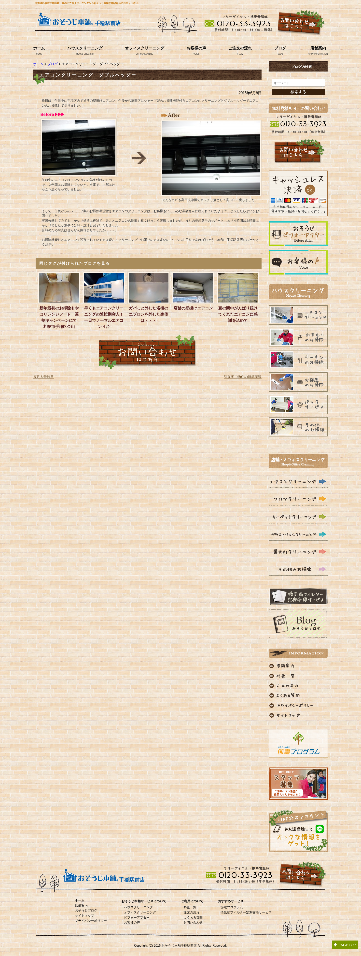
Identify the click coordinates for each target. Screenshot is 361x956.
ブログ (280, 48)
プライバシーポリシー (91, 921)
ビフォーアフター (137, 917)
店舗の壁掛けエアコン (193, 308)
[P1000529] (211, 193)
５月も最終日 (43, 377)
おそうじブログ (86, 910)
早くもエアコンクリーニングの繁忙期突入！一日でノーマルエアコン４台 (104, 317)
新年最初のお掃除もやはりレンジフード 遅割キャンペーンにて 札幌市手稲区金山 (60, 317)
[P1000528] (79, 173)
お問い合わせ (193, 922)
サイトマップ (84, 915)
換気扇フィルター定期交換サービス (246, 912)
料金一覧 (189, 907)
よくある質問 (193, 917)
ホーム (39, 48)
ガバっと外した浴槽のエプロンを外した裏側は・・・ (148, 314)
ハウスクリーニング (85, 48)
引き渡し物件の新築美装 (243, 377)
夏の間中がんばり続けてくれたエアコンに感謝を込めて (238, 314)
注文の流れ (191, 912)
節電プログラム (232, 907)
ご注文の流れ (240, 48)
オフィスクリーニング (144, 48)
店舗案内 (318, 48)
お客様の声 (196, 48)
